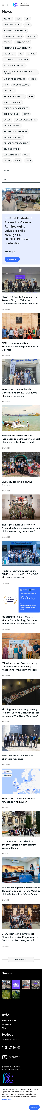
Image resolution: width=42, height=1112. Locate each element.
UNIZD (7, 161)
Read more (12, 259)
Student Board (12, 126)
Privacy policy (11, 1040)
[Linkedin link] (15, 1047)
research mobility (14, 96)
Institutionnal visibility (17, 48)
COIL (27, 25)
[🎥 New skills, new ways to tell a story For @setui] (6, 984)
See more (19, 959)
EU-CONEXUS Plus (13, 36)
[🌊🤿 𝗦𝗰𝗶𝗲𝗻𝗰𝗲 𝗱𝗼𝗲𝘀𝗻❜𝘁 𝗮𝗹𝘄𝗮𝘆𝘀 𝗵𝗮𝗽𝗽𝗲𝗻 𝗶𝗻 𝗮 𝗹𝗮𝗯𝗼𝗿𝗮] (26, 984)
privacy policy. (7, 1099)
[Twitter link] (10, 1047)
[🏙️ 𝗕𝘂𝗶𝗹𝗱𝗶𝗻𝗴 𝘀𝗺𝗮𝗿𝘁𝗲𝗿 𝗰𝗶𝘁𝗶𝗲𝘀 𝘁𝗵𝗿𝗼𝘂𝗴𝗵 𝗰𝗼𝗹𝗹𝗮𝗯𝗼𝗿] (36, 984)
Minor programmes (14, 79)
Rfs (31, 96)
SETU (26, 114)
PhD (6, 85)
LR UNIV (31, 54)
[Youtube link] (19, 1047)
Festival (31, 36)
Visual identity (11, 1024)
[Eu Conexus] (21, 4)
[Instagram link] (6, 1047)
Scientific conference (16, 108)
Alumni (7, 19)
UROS (17, 161)
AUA (18, 19)
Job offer (9, 54)
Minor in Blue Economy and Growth (18, 72)
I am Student (22, 42)
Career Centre (12, 25)
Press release (21, 85)
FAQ (4, 1028)
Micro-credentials (14, 65)
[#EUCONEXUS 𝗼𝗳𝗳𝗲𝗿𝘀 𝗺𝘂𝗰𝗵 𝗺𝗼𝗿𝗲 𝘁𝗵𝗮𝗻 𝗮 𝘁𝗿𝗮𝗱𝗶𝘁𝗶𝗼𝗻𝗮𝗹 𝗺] (16, 984)
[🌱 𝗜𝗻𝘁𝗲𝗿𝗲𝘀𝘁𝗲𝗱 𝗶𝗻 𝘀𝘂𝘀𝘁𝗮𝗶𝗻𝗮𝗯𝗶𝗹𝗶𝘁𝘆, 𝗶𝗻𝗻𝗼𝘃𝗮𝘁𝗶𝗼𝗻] (16, 994)
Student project (13, 137)
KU (21, 54)
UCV (26, 155)
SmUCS (7, 120)
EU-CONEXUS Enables (15, 30)
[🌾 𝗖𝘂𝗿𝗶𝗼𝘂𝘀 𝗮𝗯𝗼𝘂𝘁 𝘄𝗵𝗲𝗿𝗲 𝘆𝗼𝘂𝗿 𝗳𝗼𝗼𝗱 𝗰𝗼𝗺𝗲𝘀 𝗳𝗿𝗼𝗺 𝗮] (6, 994)
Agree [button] (34, 1107)
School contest (12, 102)
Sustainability (11, 155)
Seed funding (11, 114)
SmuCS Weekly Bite (26, 120)
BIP (27, 19)
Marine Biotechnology (16, 60)
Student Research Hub (16, 143)
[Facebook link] (3, 1047)
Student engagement (15, 131)
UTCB (28, 161)
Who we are (9, 1021)
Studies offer (11, 149)
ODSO (33, 79)
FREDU (7, 42)
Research (9, 91)
